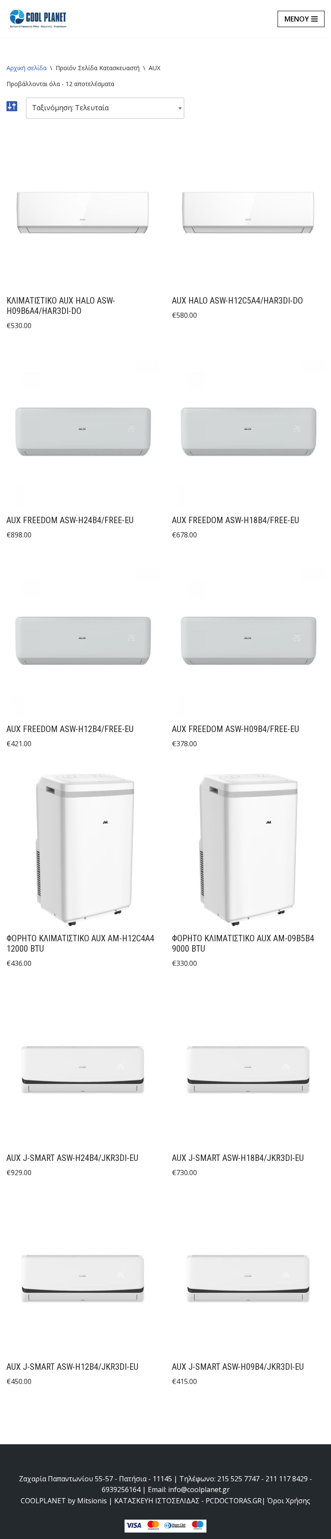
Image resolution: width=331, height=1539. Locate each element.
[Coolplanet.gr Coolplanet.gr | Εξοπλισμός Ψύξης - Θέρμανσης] (38, 18)
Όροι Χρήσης (288, 1500)
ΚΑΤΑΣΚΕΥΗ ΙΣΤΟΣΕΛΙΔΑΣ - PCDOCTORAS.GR (188, 1500)
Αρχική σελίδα (26, 68)
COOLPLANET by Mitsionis (64, 1500)
